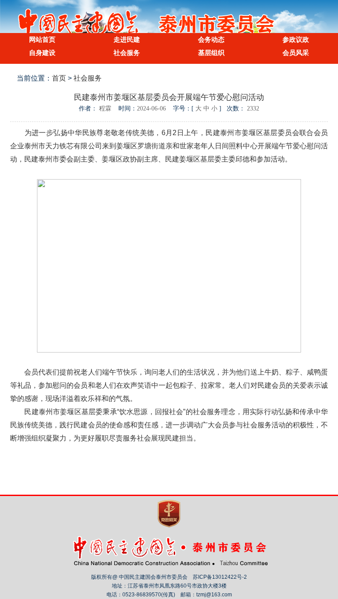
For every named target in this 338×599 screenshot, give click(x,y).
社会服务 (127, 52)
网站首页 (42, 39)
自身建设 (42, 52)
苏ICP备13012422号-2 (220, 577)
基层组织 (211, 52)
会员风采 (296, 52)
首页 (59, 78)
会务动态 (211, 39)
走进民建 (127, 39)
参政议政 (296, 39)
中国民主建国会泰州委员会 (169, 23)
